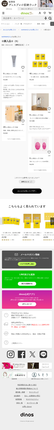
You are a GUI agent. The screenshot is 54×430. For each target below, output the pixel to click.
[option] (12, 226)
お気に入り (44, 13)
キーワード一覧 (32, 403)
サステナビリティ (32, 399)
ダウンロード (27, 304)
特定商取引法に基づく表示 (27, 385)
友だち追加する (27, 284)
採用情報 (18, 399)
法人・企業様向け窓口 (32, 396)
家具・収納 (40, 24)
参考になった (25, 181)
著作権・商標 (20, 392)
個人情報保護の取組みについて (27, 388)
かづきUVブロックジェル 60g (12, 77)
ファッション (5, 24)
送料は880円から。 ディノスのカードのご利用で (30, 325)
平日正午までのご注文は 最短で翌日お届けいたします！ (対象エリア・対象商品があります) (23, 315)
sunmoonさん (6, 37)
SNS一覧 (19, 403)
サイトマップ (34, 392)
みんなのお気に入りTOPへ (27, 191)
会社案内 (17, 396)
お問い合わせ (27, 406)
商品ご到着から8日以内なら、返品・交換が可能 (28, 334)
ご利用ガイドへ (16, 343)
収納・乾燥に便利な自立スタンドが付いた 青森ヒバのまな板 (21, 130)
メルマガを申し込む (27, 264)
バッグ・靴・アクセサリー (23, 24)
